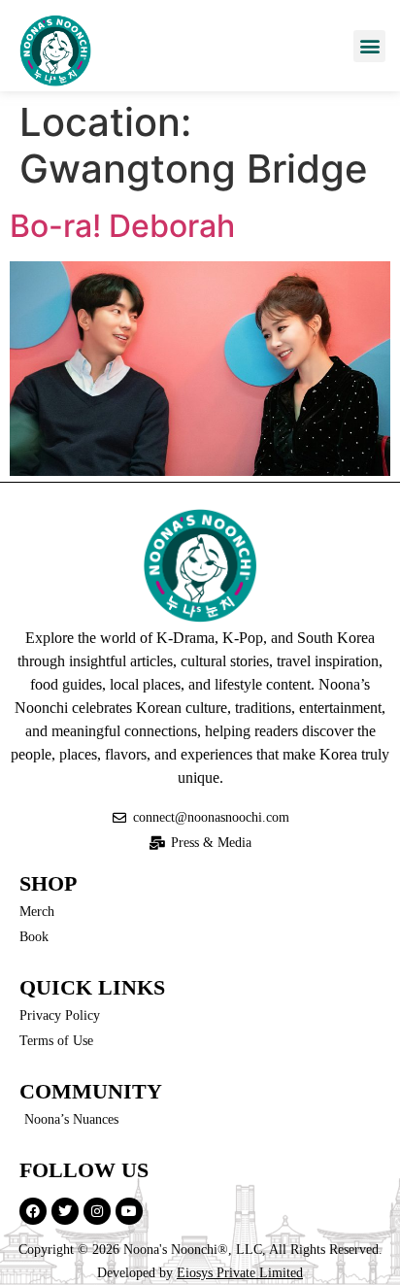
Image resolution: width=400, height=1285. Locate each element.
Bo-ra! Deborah (122, 226)
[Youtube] (129, 1211)
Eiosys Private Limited (240, 1273)
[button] (369, 46)
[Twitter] (65, 1211)
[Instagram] (97, 1211)
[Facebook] (33, 1211)
